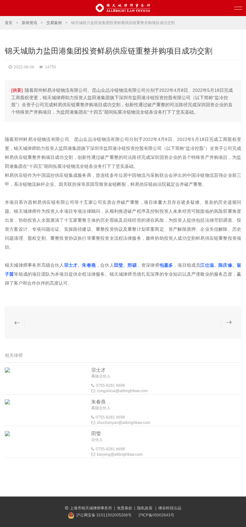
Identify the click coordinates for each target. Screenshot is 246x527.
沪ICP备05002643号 (156, 515)
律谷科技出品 (169, 508)
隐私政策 (145, 508)
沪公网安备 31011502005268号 (104, 515)
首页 (8, 23)
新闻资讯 (29, 23)
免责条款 (124, 508)
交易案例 (54, 23)
